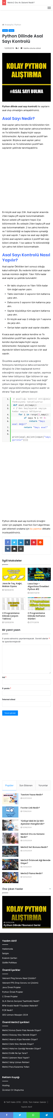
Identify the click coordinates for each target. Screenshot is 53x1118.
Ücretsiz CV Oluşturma (13, 1090)
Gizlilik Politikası (9, 962)
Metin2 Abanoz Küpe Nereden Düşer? (20, 1039)
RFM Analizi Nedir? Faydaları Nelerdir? (20, 1005)
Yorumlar (43, 785)
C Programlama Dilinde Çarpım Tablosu (10, 616)
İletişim (5, 953)
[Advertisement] (26, 180)
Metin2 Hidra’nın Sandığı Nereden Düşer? (21, 1048)
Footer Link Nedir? (30, 807)
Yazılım (11, 30)
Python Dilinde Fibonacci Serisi (22, 925)
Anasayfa (8, 24)
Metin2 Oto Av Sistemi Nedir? (21, 2)
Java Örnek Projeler (11, 987)
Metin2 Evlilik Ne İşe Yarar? (15, 1053)
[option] (26, 912)
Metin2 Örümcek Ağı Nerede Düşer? (35, 862)
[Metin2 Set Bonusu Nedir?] (10, 851)
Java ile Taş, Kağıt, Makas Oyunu (12, 585)
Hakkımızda (7, 949)
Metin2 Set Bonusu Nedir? (34, 847)
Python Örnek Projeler (12, 992)
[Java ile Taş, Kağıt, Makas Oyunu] (13, 574)
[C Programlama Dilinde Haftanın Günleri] (39, 603)
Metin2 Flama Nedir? (32, 873)
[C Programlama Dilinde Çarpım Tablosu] (13, 603)
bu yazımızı (36, 528)
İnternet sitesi (8, 699)
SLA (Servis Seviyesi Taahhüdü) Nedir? (20, 1001)
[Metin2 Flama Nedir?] (10, 877)
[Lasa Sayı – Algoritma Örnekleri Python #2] (39, 574)
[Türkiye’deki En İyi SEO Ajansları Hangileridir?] (10, 825)
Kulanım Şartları (9, 958)
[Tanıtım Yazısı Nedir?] (10, 798)
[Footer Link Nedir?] (10, 811)
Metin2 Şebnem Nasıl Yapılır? (15, 1058)
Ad (4, 677)
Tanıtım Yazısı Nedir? (32, 794)
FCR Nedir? (7, 1010)
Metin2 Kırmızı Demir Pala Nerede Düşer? (21, 1030)
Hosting (5, 1085)
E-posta (6, 688)
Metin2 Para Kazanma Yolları (15, 1067)
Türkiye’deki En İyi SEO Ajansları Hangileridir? (32, 822)
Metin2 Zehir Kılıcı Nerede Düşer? (18, 1044)
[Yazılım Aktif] (7, 11)
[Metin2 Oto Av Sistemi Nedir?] (10, 838)
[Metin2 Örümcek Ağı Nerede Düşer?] (10, 864)
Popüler (9, 785)
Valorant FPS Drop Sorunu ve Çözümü (20, 983)
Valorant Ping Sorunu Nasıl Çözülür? (19, 978)
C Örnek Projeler (10, 996)
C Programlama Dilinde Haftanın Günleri (36, 616)
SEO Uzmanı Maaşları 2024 (15, 1015)
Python (18, 24)
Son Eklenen (26, 785)
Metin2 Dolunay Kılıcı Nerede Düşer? (19, 1035)
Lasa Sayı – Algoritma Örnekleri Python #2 (38, 586)
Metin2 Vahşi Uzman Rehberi (15, 1062)
